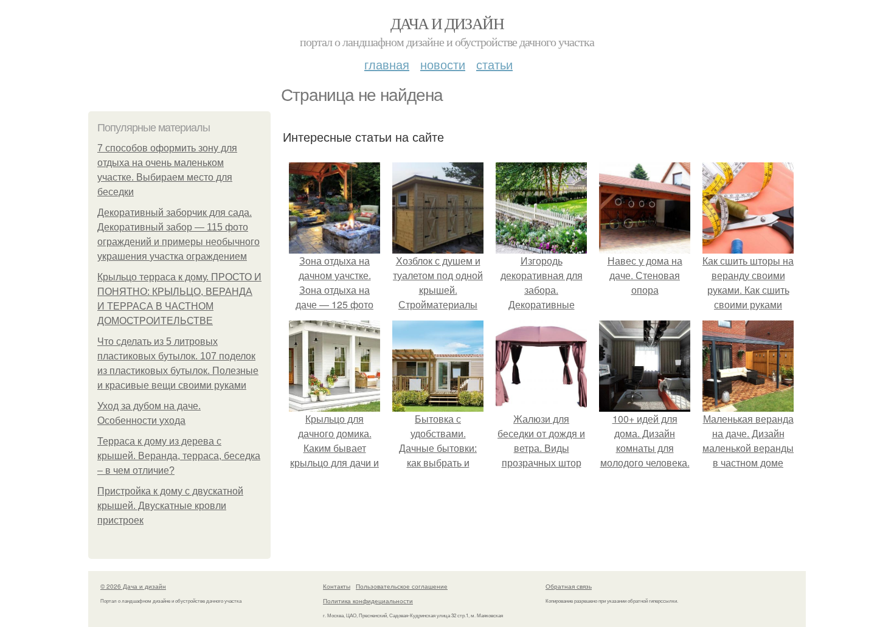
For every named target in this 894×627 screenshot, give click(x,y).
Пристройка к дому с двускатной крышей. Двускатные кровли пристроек (170, 505)
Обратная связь (569, 586)
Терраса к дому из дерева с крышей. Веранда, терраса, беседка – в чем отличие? (178, 456)
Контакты (336, 586)
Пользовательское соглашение (402, 586)
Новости (442, 64)
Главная (386, 64)
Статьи (494, 64)
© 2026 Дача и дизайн (133, 586)
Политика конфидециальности (368, 601)
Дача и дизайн (447, 23)
